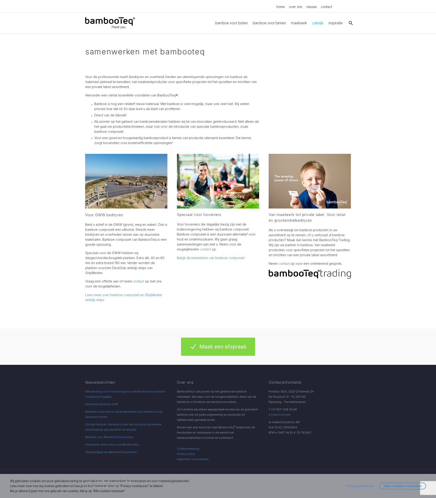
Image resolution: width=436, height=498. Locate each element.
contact (326, 7)
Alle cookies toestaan (402, 486)
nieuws (311, 7)
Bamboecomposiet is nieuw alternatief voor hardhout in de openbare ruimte (123, 414)
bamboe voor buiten (231, 23)
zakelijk (318, 23)
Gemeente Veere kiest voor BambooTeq (112, 444)
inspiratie (336, 23)
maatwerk (299, 23)
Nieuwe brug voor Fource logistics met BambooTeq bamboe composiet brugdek (125, 394)
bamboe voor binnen (269, 23)
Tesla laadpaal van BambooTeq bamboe (111, 452)
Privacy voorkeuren (360, 486)
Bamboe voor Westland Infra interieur (109, 437)
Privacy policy (186, 454)
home (280, 7)
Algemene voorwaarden (193, 459)
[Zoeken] (350, 23)
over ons (295, 7)
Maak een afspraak (218, 346)
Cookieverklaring (188, 448)
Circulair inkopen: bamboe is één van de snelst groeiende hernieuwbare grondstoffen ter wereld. (123, 427)
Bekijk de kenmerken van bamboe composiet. (211, 258)
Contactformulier (280, 414)
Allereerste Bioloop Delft (101, 404)
